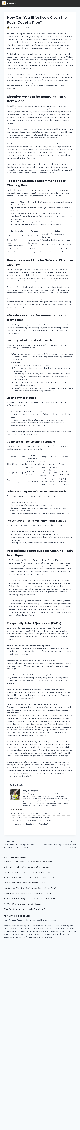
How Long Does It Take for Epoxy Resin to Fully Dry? (30, 817)
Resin (27, 27)
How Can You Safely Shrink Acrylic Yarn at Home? (25, 883)
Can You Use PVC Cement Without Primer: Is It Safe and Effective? (35, 814)
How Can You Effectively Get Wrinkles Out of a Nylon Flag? (30, 888)
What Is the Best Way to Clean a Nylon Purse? (59, 844)
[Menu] (76, 3)
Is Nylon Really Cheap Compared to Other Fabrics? (26, 867)
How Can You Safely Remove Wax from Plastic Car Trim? (29, 877)
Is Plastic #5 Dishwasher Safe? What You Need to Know (28, 862)
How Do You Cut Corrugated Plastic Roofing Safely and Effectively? (20, 844)
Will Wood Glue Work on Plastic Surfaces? (22, 904)
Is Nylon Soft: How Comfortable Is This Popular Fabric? (28, 893)
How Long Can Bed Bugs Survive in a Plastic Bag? (29, 824)
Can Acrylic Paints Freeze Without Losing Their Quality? (28, 872)
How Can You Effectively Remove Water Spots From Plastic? (30, 899)
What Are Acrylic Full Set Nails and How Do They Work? (31, 821)
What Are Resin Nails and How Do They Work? (24, 909)
